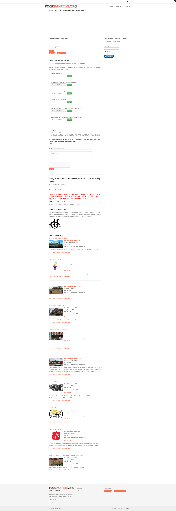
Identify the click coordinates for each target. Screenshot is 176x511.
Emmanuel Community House (57, 356)
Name (52, 143)
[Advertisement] (88, 23)
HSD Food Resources (120, 491)
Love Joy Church (53, 407)
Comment (53, 153)
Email (65, 270)
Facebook (52, 53)
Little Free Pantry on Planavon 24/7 (59, 329)
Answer (69, 76)
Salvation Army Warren (55, 429)
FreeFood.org (108, 491)
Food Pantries (61, 7)
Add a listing (126, 6)
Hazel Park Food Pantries (124, 10)
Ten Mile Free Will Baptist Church (58, 238)
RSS (50, 502)
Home (112, 6)
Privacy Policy (53, 499)
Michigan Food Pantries (112, 10)
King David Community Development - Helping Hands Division (66, 455)
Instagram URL (61, 53)
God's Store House (54, 381)
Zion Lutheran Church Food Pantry (58, 305)
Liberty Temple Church (55, 259)
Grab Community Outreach (56, 284)
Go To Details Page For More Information (59, 252)
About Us (118, 6)
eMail (56, 148)
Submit (51, 169)
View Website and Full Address (72, 240)
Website (52, 51)
